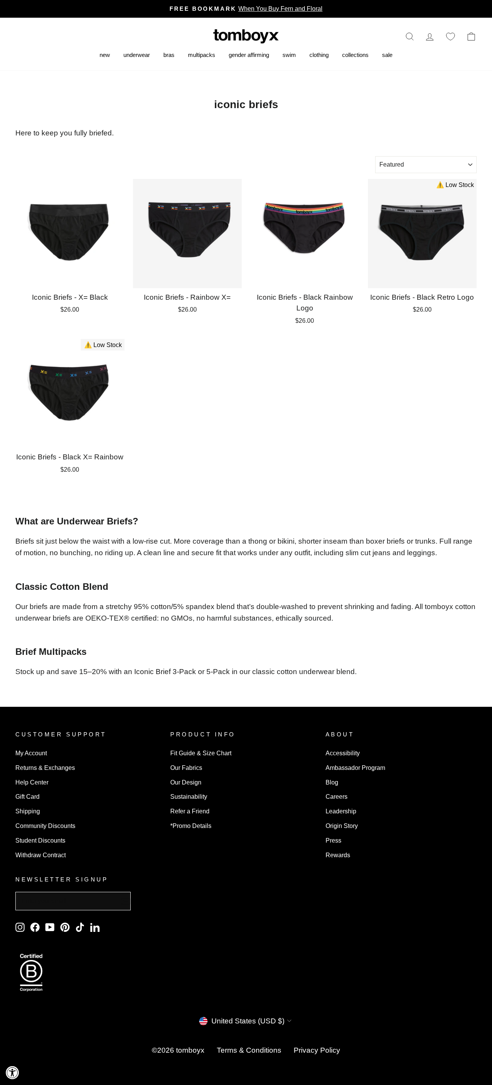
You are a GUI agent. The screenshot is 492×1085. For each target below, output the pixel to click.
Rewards (338, 854)
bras (169, 55)
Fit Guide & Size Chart (200, 752)
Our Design (185, 782)
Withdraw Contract (40, 854)
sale (387, 55)
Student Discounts (40, 840)
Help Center (31, 782)
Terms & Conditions (249, 1050)
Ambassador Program (355, 767)
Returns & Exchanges (45, 767)
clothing (319, 55)
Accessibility (343, 752)
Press (333, 840)
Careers (336, 796)
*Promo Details (190, 825)
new (105, 55)
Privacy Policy (317, 1050)
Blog (332, 782)
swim (289, 55)
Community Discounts (45, 825)
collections (355, 55)
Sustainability (188, 796)
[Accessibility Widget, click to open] (12, 1072)
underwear (136, 55)
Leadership (341, 811)
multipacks (201, 55)
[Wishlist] (450, 36)
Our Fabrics (186, 767)
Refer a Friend (189, 811)
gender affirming (249, 55)
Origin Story (342, 825)
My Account (31, 752)
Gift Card (27, 796)
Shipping (27, 811)
